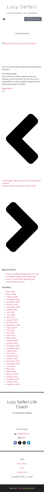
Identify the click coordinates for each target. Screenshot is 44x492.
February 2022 (12, 374)
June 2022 (10, 366)
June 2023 (10, 353)
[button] (4, 19)
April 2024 (10, 335)
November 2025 (13, 302)
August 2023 (11, 351)
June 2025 (10, 315)
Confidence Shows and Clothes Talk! (21, 277)
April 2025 (10, 317)
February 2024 (12, 340)
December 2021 (12, 379)
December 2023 (13, 346)
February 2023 (12, 356)
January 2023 (12, 358)
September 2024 (13, 325)
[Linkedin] (28, 442)
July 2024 (10, 330)
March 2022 (11, 371)
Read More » (8, 88)
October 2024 (12, 322)
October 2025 (12, 304)
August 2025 (11, 310)
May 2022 (10, 369)
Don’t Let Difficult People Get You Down (22, 274)
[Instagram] (24, 442)
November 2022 (13, 361)
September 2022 (13, 364)
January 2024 (12, 343)
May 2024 (10, 333)
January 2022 (12, 376)
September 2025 (13, 307)
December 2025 (13, 299)
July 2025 (10, 312)
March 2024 (11, 338)
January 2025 (12, 320)
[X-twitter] (19, 442)
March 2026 (11, 294)
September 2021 (13, 384)
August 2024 (11, 328)
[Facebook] (15, 442)
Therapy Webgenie (28, 488)
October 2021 (12, 382)
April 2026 (10, 292)
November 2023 (13, 348)
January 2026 (12, 297)
